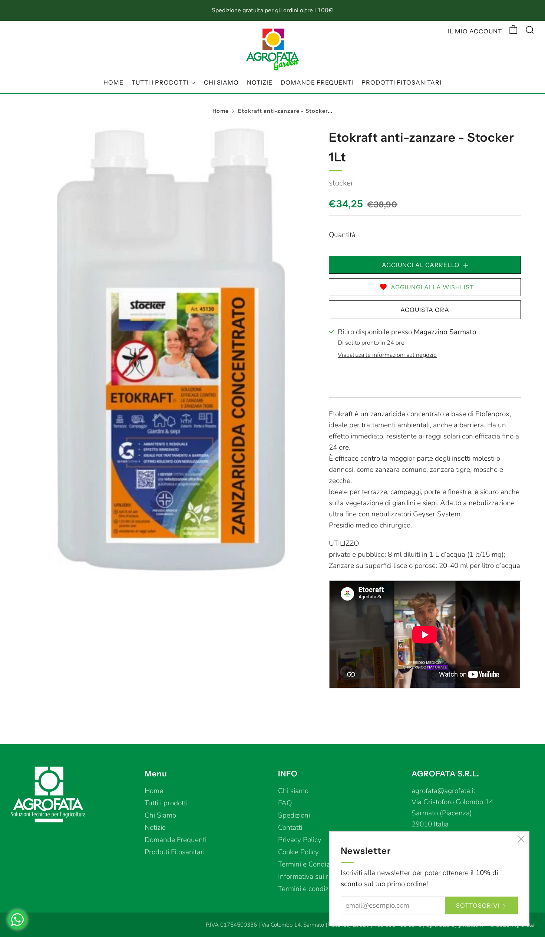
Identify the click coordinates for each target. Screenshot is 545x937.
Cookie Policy (298, 852)
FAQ (285, 803)
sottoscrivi (478, 905)
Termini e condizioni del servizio (327, 889)
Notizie (259, 82)
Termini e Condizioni (309, 864)
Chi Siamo (221, 82)
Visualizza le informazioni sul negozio (387, 355)
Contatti (290, 827)
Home (113, 82)
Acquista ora (424, 309)
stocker (341, 183)
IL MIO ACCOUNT (475, 31)
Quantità (342, 235)
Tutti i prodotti (160, 82)
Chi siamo (293, 791)
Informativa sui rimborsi (314, 876)
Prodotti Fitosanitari (401, 82)
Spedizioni (294, 815)
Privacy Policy (299, 840)
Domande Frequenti (317, 82)
